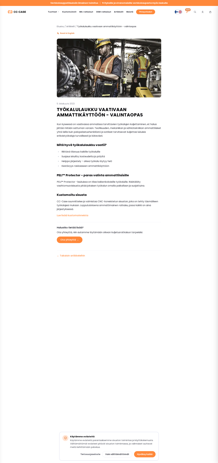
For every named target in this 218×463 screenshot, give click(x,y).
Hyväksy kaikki (145, 454)
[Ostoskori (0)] (210, 12)
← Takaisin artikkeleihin (71, 255)
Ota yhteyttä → (69, 239)
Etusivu (60, 26)
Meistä (129, 12)
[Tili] (203, 12)
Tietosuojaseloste (90, 454)
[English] (180, 12)
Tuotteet (52, 12)
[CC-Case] (17, 11)
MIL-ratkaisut (86, 12)
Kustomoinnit (69, 12)
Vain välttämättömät (117, 454)
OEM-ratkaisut (103, 12)
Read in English (67, 33)
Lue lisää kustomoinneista (72, 215)
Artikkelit (118, 12)
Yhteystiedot (145, 12)
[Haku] (195, 12)
